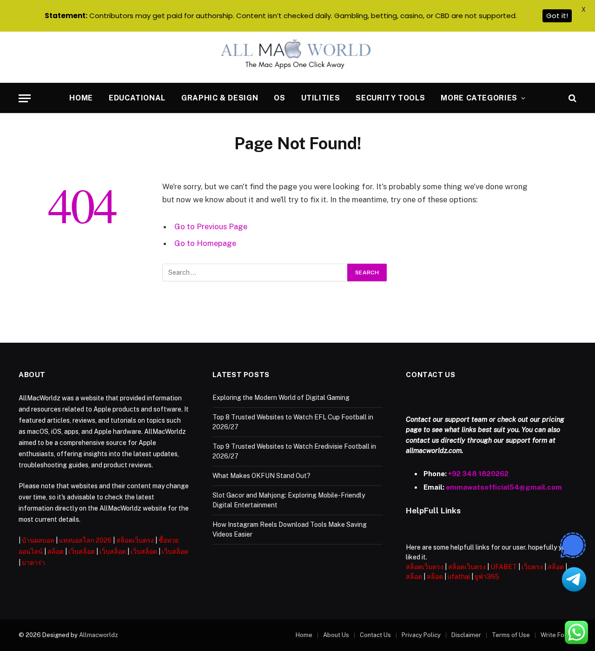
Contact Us (375, 634)
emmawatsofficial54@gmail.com (504, 487)
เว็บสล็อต (81, 551)
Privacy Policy (421, 634)
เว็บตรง (532, 567)
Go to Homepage (205, 243)
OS (279, 97)
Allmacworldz (98, 634)
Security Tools (390, 97)
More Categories (479, 97)
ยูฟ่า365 (487, 576)
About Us (336, 634)
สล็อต (55, 551)
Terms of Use (511, 634)
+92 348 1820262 (478, 474)
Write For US (558, 634)
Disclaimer (466, 634)
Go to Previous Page (210, 226)
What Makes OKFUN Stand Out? (261, 475)
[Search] (571, 98)
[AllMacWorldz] (297, 57)
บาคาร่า (33, 562)
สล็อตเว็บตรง (135, 540)
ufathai (459, 576)
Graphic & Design (219, 97)
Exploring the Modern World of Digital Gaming (281, 397)
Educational (137, 97)
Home (81, 97)
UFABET (503, 567)
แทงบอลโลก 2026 (85, 540)
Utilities (320, 97)
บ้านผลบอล (38, 540)
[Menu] (25, 98)
